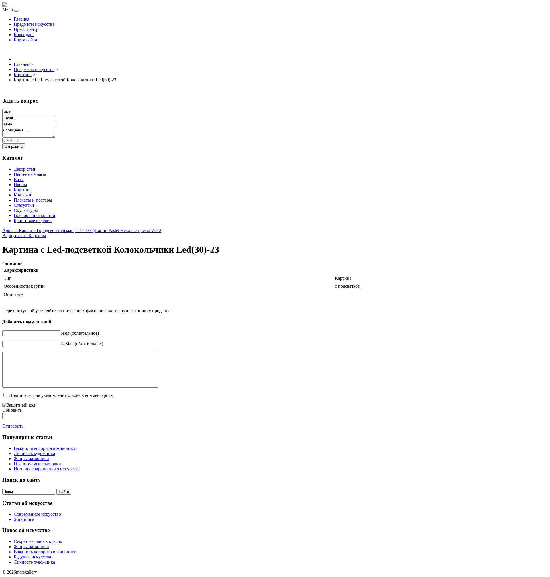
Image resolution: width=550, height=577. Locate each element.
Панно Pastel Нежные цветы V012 (128, 230)
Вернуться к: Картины (24, 235)
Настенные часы (30, 174)
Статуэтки (24, 205)
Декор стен (24, 169)
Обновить (12, 410)
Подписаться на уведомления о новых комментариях (61, 395)
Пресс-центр (26, 29)
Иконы (20, 184)
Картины (23, 189)
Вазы (19, 179)
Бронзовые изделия (33, 220)
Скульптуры (26, 210)
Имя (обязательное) (80, 333)
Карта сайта (25, 39)
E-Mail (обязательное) (82, 343)
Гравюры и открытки (34, 215)
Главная (21, 19)
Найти (64, 491)
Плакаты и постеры (33, 200)
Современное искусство (37, 514)
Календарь (24, 34)
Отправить (12, 426)
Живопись (24, 519)
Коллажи (22, 194)
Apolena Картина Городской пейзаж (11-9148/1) (48, 230)
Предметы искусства (34, 24)
